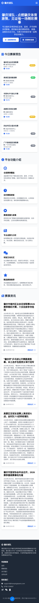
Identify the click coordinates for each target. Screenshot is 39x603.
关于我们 (4, 572)
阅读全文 (31, 350)
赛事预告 (4, 569)
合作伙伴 (4, 574)
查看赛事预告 (12, 40)
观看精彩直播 (29, 40)
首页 (2, 566)
